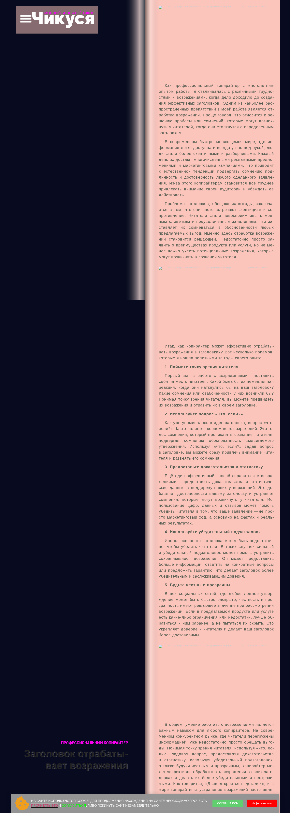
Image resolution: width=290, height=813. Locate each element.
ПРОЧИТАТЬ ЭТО (44, 805)
